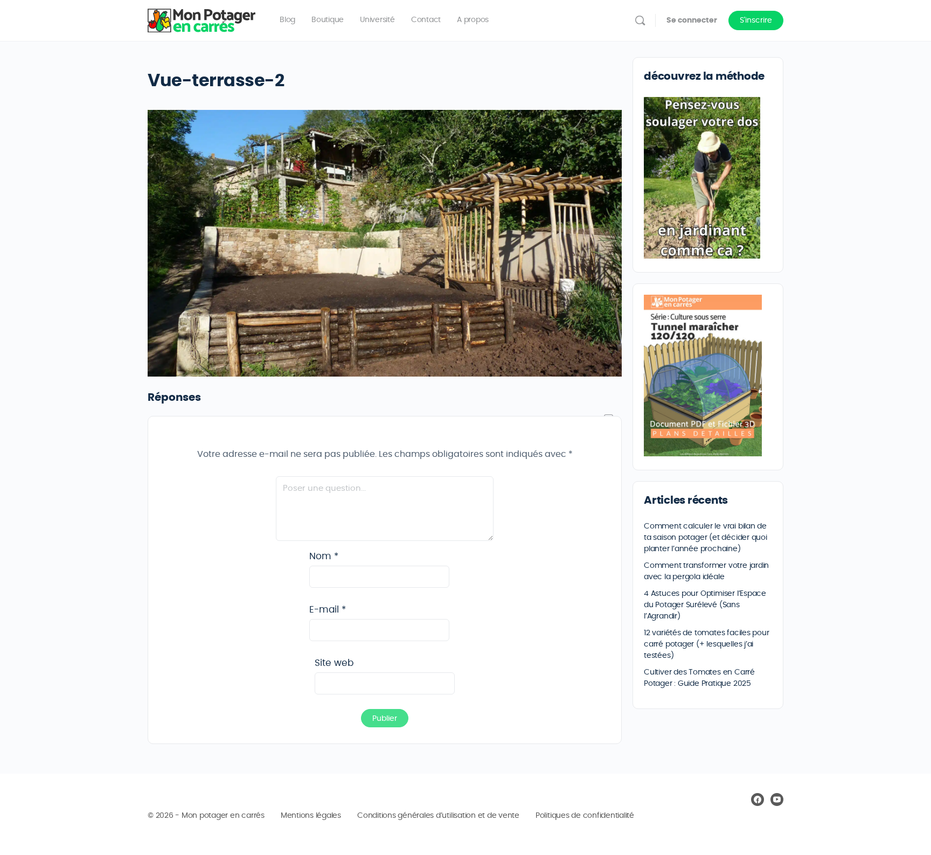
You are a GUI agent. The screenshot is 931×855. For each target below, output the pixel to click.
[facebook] (757, 799)
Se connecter (691, 20)
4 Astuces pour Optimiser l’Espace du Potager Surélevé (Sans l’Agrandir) (705, 605)
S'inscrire (756, 20)
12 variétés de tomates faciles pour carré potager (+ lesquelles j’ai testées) (706, 644)
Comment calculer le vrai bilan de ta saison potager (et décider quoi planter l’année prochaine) (705, 538)
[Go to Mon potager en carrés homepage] (201, 18)
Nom (323, 556)
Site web (334, 663)
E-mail (327, 609)
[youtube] (776, 799)
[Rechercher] (640, 20)
